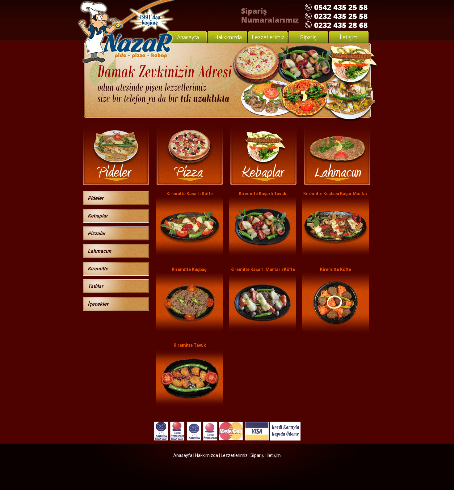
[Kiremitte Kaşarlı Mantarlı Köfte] (262, 331)
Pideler (95, 198)
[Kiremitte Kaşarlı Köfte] (189, 254)
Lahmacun (99, 251)
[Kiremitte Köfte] (335, 331)
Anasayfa (188, 37)
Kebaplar (98, 216)
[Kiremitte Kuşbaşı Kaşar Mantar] (335, 254)
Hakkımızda (228, 37)
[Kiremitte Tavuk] (189, 407)
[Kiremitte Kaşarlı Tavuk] (262, 254)
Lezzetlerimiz (268, 37)
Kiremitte (98, 269)
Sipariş (308, 37)
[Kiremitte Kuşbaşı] (189, 330)
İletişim (348, 37)
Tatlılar (95, 286)
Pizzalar (97, 233)
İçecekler (98, 304)
